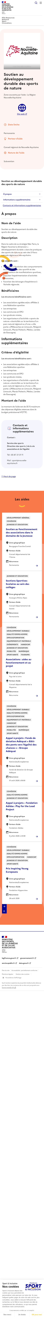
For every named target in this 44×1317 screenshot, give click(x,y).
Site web (21, 114)
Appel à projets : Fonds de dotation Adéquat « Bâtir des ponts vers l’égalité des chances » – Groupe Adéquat (21, 744)
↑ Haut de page (8, 476)
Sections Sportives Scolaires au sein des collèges (17, 584)
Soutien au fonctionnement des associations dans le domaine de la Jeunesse (21, 532)
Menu (40, 2)
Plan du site (6, 970)
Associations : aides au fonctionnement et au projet (18, 663)
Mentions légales (7, 974)
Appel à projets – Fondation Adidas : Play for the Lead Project (22, 806)
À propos (7, 194)
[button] (4, 906)
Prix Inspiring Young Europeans (17, 870)
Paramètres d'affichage (13, 978)
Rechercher (36, 2)
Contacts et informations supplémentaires (22, 205)
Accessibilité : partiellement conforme (24, 970)
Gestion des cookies (22, 974)
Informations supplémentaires (16, 199)
